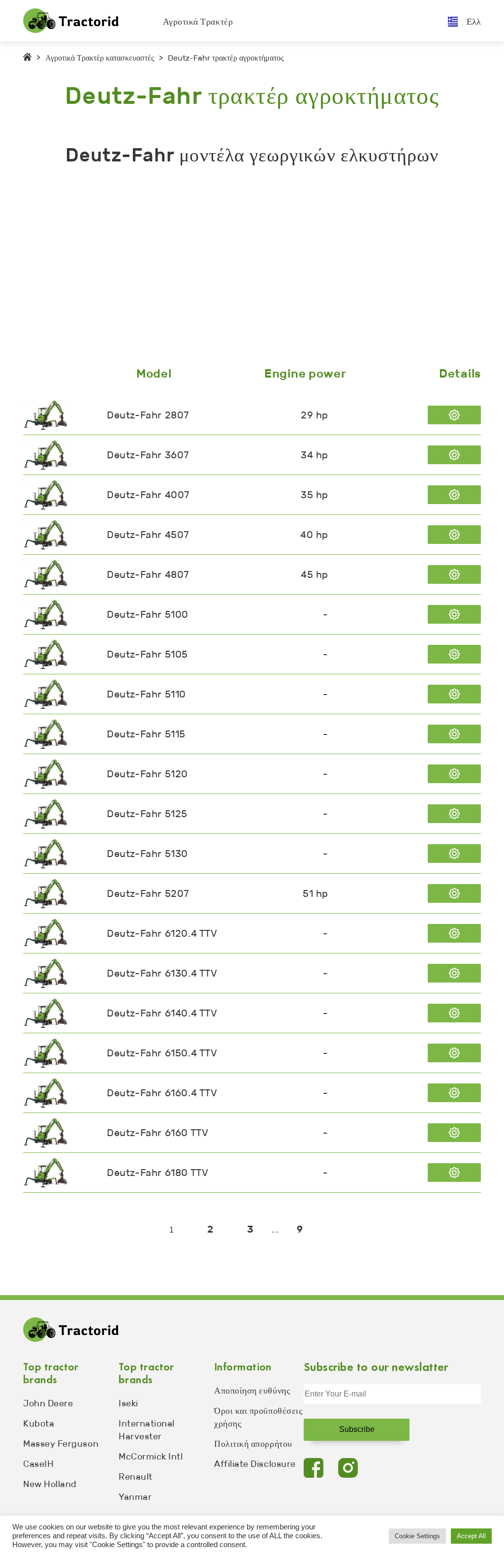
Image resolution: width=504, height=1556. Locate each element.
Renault (136, 1476)
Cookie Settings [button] (417, 1536)
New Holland (50, 1484)
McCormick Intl (151, 1456)
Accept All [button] (471, 1536)
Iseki (128, 1403)
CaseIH (38, 1464)
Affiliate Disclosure (255, 1464)
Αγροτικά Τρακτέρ (198, 21)
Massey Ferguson (60, 1443)
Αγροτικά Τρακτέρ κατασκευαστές (99, 58)
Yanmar (135, 1497)
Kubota (38, 1423)
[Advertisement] (252, 268)
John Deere (48, 1403)
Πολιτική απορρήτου (253, 1443)
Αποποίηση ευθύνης (252, 1390)
